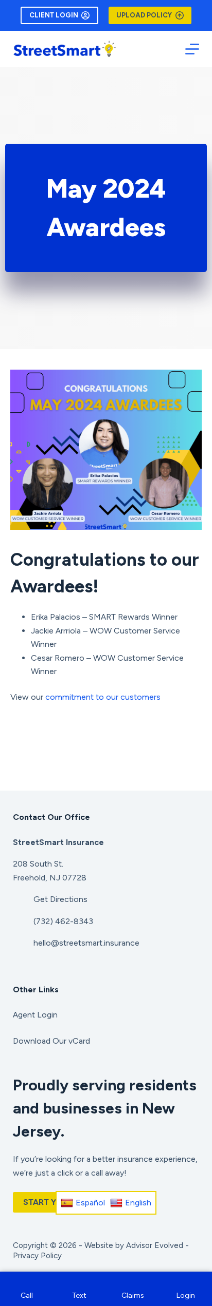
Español (90, 1202)
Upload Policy (144, 15)
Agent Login (35, 1015)
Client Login (53, 15)
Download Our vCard (51, 1041)
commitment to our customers (103, 697)
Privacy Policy (37, 1255)
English (138, 1202)
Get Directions (60, 899)
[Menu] (192, 49)
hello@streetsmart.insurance (86, 943)
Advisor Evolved (154, 1245)
